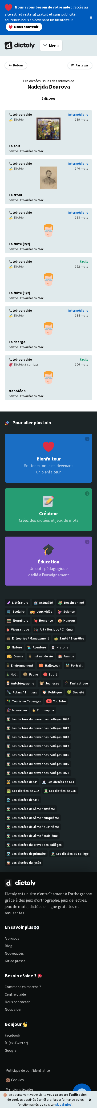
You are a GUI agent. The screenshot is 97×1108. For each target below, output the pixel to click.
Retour (17, 65)
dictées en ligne (43, 906)
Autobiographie (20, 114)
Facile (84, 261)
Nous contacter (17, 1001)
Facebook (12, 1035)
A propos (12, 938)
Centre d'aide (15, 994)
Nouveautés (14, 953)
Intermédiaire (78, 114)
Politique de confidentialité (28, 1070)
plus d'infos (63, 1104)
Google (10, 1050)
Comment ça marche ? (23, 986)
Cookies (17, 1079)
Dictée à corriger (25, 364)
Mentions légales (19, 1089)
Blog (8, 945)
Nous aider (13, 1009)
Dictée (18, 119)
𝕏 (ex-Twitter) (16, 1042)
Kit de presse (15, 960)
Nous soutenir (25, 26)
